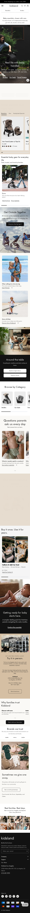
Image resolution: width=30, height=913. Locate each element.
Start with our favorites (15, 722)
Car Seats (12, 77)
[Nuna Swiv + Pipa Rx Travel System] (12, 128)
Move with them (6, 319)
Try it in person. (15, 658)
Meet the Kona (6, 200)
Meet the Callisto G (7, 572)
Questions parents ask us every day (15, 422)
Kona (4, 193)
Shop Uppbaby (15, 200)
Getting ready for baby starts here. (15, 614)
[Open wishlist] (25, 6)
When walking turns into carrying (11, 284)
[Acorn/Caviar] (10, 146)
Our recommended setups (15, 481)
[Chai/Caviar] (8, 146)
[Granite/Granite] (4, 146)
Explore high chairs (15, 370)
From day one (6, 515)
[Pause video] (27, 80)
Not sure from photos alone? (15, 656)
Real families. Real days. (15, 808)
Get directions (15, 691)
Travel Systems (22, 77)
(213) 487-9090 (5, 873)
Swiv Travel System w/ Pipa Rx (11, 141)
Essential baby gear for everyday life (15, 158)
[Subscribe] (27, 851)
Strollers (22, 10)
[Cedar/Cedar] (6, 146)
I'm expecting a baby (8, 95)
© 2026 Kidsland (5, 910)
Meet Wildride (6, 288)
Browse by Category (15, 386)
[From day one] (13, 501)
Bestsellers (7, 10)
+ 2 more (14, 146)
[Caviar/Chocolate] (3, 146)
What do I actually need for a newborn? (12, 461)
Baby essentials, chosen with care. (15, 18)
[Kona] (15, 178)
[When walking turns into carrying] (15, 269)
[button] (22, 6)
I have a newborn (22, 95)
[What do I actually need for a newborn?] (13, 445)
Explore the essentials (15, 627)
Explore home (15, 375)
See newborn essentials (8, 465)
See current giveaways (11, 789)
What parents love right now (12, 106)
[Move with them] (15, 304)
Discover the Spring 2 (15, 224)
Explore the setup (6, 520)
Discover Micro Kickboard (9, 323)
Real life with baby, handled (15, 64)
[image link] (15, 838)
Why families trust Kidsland (10, 704)
